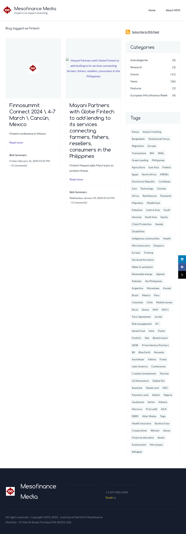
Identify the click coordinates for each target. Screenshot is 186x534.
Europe (152, 145)
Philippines (158, 160)
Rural (135, 309)
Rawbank (137, 387)
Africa (135, 195)
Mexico (146, 295)
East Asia (154, 167)
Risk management (142, 323)
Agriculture (138, 167)
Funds (163, 359)
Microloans (156, 444)
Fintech (166, 167)
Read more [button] (16, 142)
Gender (159, 224)
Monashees (153, 288)
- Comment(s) (18, 165)
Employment (139, 444)
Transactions (139, 153)
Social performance (143, 259)
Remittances (150, 195)
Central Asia (153, 209)
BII (133, 352)
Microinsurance (141, 245)
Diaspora (158, 245)
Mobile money (164, 302)
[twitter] (182, 275)
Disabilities (138, 231)
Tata (147, 337)
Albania (162, 401)
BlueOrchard (160, 337)
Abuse (166, 430)
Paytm (161, 330)
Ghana (145, 309)
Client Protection (141, 224)
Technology (146, 188)
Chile (150, 302)
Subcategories (139, 60)
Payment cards (140, 394)
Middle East (153, 202)
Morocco (137, 409)
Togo (162, 416)
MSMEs (164, 174)
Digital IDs (159, 380)
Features (135, 88)
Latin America (140, 366)
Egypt (135, 174)
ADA (164, 409)
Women (155, 430)
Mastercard (152, 387)
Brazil (135, 295)
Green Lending (140, 160)
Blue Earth (144, 352)
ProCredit (151, 409)
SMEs (161, 153)
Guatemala (138, 401)
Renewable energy (142, 274)
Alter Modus (149, 416)
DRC (165, 387)
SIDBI (135, 345)
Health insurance (141, 423)
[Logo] (7, 10)
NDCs (165, 309)
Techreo (164, 373)
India (151, 330)
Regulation (138, 145)
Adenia (152, 359)
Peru (156, 295)
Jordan (158, 316)
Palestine (137, 209)
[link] (10, 489)
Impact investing (152, 131)
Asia (134, 188)
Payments (165, 195)
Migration (137, 202)
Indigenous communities (145, 238)
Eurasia (136, 252)
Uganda (160, 274)
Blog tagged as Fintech (23, 28)
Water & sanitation (142, 266)
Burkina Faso (162, 423)
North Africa (149, 174)
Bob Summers (18, 155)
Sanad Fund (138, 330)
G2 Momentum (140, 380)
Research (136, 67)
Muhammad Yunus (158, 138)
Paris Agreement (141, 316)
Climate (161, 188)
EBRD (135, 416)
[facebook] (182, 267)
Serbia (151, 401)
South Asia (151, 217)
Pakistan (136, 281)
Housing (136, 217)
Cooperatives (139, 430)
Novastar (159, 352)
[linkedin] (182, 259)
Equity (164, 217)
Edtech (156, 394)
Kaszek (167, 288)
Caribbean (164, 181)
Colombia (137, 302)
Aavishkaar (138, 359)
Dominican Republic (143, 181)
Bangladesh (138, 138)
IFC (157, 323)
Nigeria (168, 394)
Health (167, 238)
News (134, 81)
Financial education (143, 437)
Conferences (158, 366)
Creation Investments (144, 373)
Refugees (137, 451)
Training (148, 252)
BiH (152, 153)
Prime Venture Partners (155, 345)
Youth (166, 209)
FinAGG (136, 337)
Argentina (137, 288)
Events (134, 74)
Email (109, 497)
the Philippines (153, 281)
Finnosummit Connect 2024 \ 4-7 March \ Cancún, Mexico (32, 114)
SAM (155, 309)
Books (161, 437)
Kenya (135, 131)
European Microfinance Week (148, 95)
